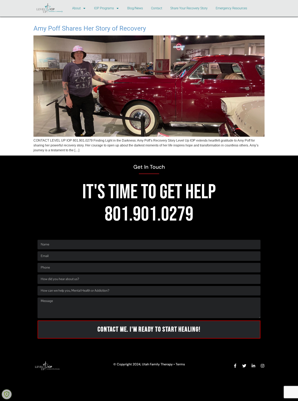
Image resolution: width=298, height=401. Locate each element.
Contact (156, 8)
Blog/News (135, 8)
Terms (180, 364)
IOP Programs (104, 8)
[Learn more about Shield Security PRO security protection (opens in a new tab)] (6, 394)
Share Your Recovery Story (189, 8)
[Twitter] (244, 366)
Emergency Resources (231, 8)
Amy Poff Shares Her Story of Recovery (89, 28)
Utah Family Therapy (157, 364)
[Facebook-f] (235, 366)
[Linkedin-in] (253, 366)
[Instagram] (262, 366)
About (76, 8)
